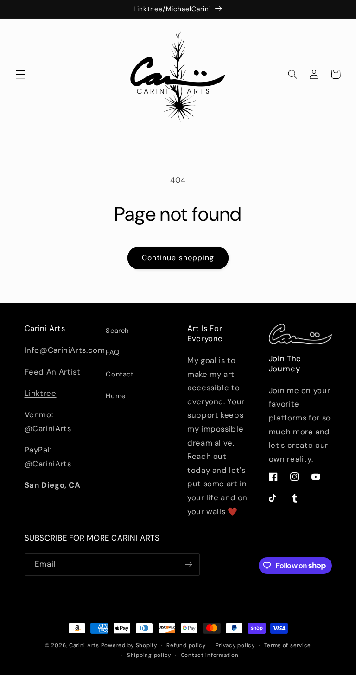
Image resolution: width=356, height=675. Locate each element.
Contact (120, 374)
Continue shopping (178, 257)
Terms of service (287, 645)
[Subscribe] (188, 564)
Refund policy (186, 645)
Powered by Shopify (129, 645)
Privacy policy (235, 645)
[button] (20, 74)
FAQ (112, 352)
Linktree (41, 393)
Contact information (210, 655)
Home (116, 396)
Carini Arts (84, 645)
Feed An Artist (53, 372)
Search (117, 330)
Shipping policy (149, 655)
